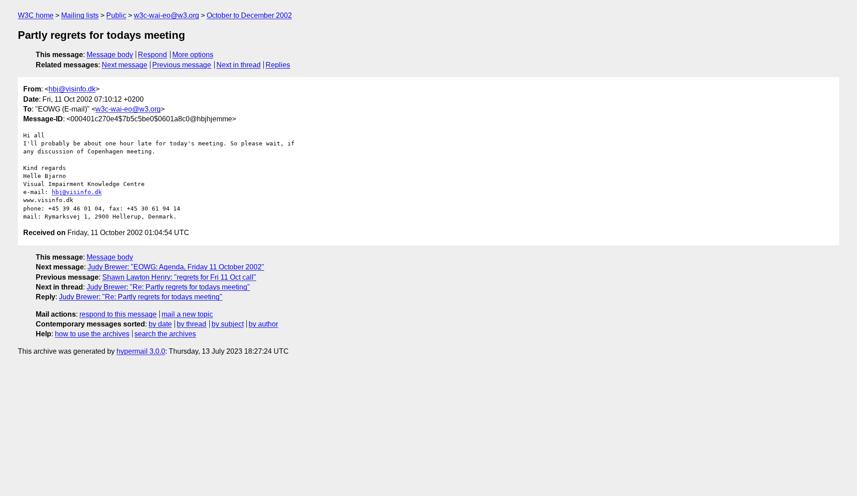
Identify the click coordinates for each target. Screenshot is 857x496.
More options (192, 54)
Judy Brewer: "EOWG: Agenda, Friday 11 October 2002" (175, 267)
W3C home (36, 15)
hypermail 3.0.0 (140, 351)
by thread (191, 324)
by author (263, 324)
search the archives (165, 334)
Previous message (181, 65)
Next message (124, 65)
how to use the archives (92, 334)
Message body (110, 54)
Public (116, 15)
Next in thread (238, 65)
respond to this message (118, 314)
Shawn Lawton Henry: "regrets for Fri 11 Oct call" (179, 277)
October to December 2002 (249, 15)
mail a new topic (187, 314)
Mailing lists (80, 15)
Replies (278, 65)
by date (160, 324)
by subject (228, 324)
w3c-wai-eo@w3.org (166, 15)
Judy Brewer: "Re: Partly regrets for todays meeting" (168, 287)
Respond (152, 54)
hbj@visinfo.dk (72, 89)
